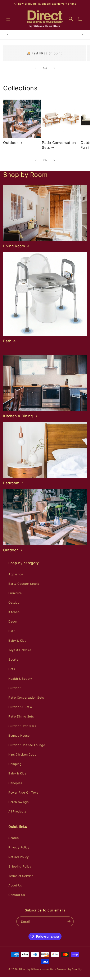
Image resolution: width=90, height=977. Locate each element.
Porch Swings (18, 802)
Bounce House (19, 735)
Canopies (15, 783)
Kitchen (13, 612)
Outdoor (10, 143)
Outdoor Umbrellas (22, 726)
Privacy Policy (18, 847)
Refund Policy (18, 857)
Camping (15, 764)
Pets (11, 669)
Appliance (15, 574)
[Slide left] (35, 68)
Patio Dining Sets (21, 716)
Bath (7, 341)
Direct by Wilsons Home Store (37, 969)
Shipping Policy (19, 866)
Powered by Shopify (69, 969)
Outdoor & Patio (20, 707)
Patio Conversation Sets (59, 145)
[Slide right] (54, 68)
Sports (13, 659)
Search (13, 838)
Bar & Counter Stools (23, 583)
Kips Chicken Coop (22, 754)
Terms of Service (20, 876)
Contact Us (16, 895)
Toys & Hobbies (19, 650)
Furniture (15, 593)
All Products (17, 811)
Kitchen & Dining (18, 416)
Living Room (14, 246)
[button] (8, 18)
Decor (12, 621)
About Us (15, 885)
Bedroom (11, 483)
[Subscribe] (68, 921)
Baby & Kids (17, 640)
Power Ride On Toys (23, 792)
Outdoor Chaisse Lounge (26, 745)
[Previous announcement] (7, 34)
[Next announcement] (82, 34)
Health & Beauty (20, 678)
